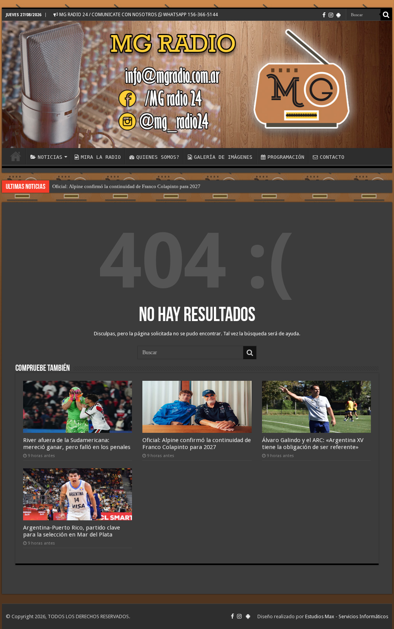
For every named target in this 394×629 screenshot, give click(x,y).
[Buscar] (386, 14)
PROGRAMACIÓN (285, 157)
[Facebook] (324, 15)
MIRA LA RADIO (101, 157)
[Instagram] (331, 15)
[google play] (338, 15)
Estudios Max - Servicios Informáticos (346, 616)
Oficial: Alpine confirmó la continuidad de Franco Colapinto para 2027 (126, 186)
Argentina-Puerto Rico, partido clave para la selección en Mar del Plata (71, 531)
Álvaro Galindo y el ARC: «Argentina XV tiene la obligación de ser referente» (313, 444)
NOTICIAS (50, 157)
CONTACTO (332, 157)
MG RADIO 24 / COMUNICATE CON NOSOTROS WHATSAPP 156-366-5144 (138, 14)
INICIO (16, 156)
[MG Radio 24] (197, 84)
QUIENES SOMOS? (157, 157)
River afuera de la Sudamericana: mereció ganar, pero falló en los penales (76, 444)
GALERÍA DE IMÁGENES (223, 157)
